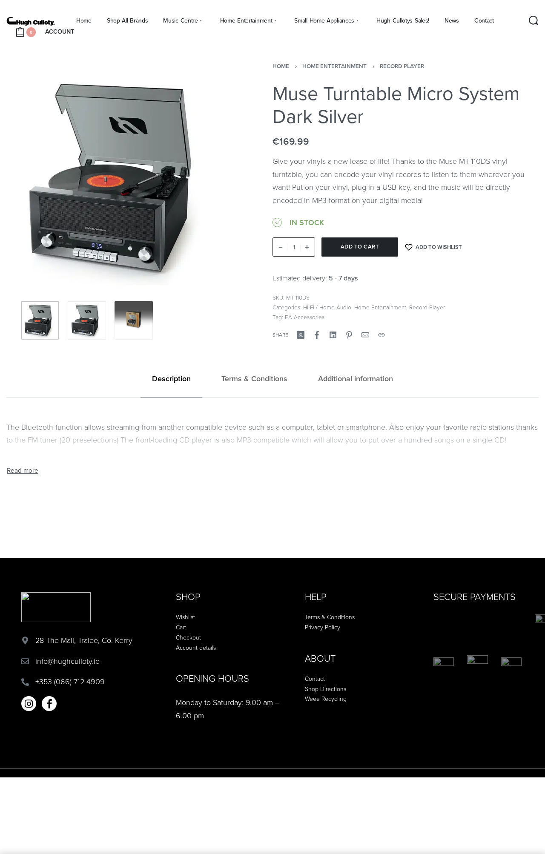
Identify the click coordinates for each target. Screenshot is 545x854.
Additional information (355, 378)
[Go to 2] (87, 320)
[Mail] (365, 335)
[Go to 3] (134, 320)
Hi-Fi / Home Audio (327, 307)
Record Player (402, 66)
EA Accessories (304, 317)
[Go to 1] (40, 320)
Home (280, 66)
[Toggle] (22, 471)
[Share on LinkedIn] (333, 335)
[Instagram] (28, 703)
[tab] (171, 379)
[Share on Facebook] (317, 335)
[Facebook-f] (49, 703)
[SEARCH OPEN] (533, 20)
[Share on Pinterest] (349, 335)
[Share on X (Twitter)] (300, 335)
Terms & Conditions (254, 378)
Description (171, 378)
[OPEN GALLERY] (120, 178)
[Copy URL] (381, 335)
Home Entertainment (334, 66)
